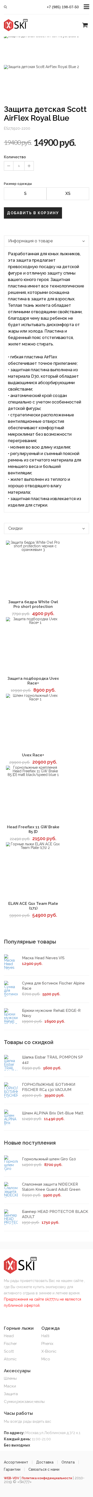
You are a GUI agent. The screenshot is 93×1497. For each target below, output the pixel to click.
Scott (9, 1351)
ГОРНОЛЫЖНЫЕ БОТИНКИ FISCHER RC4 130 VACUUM (48, 1087)
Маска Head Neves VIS (43, 958)
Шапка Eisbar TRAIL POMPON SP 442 (52, 1060)
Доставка (44, 1462)
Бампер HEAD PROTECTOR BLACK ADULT (55, 1214)
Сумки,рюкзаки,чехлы (24, 1401)
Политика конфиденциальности (47, 1478)
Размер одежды (18, 184)
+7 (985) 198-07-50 (63, 7)
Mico (45, 1359)
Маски (10, 1386)
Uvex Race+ (33, 755)
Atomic (10, 1359)
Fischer (10, 1343)
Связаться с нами (43, 1469)
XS (68, 193)
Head (9, 1336)
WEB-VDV (12, 1478)
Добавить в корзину (33, 213)
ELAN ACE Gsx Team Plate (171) (33, 906)
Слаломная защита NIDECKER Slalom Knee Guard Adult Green (51, 1187)
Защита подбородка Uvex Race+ (33, 680)
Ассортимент (16, 1462)
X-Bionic (49, 1351)
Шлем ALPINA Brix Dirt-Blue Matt (52, 1113)
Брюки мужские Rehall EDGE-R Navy (51, 1013)
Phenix (47, 1343)
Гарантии (12, 1469)
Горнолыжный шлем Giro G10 (49, 1159)
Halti (45, 1336)
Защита (11, 1394)
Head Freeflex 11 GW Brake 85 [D (33, 829)
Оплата (68, 1462)
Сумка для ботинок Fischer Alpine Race (53, 986)
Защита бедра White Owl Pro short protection (33, 604)
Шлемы (10, 1378)
